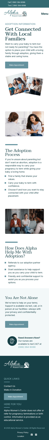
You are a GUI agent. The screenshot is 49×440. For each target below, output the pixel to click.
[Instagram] (35, 435)
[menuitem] (15, 396)
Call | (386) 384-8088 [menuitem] (16, 2)
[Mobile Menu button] (42, 13)
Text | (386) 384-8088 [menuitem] (17, 5)
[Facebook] (32, 435)
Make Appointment (16, 65)
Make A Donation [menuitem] (12, 390)
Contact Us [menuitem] (9, 386)
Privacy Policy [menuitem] (22, 432)
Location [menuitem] (20, 436)
